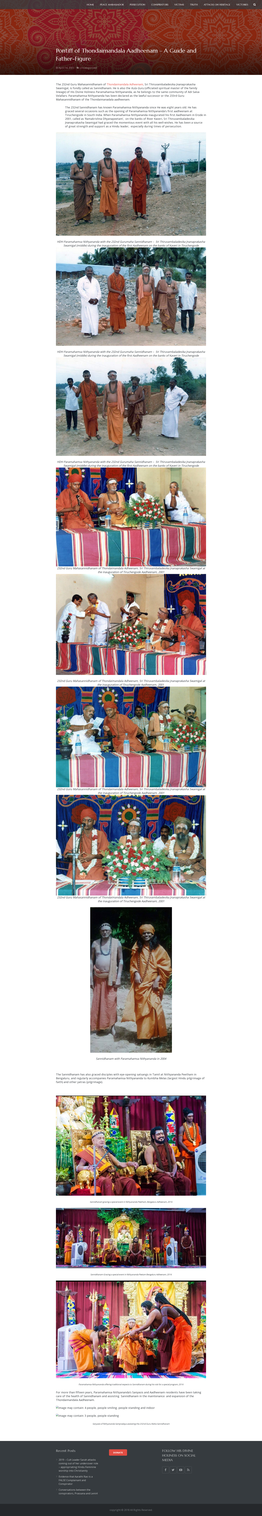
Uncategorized (88, 67)
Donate (118, 1452)
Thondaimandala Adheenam (125, 84)
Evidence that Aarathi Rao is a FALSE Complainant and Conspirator (76, 1480)
